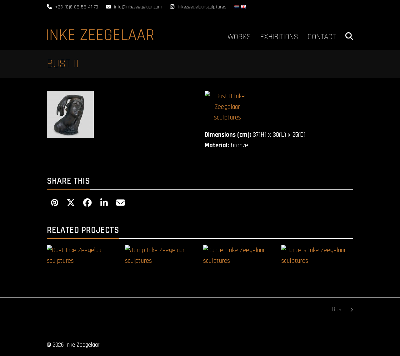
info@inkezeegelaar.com (138, 7)
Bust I (339, 310)
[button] (349, 35)
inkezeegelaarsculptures (202, 7)
